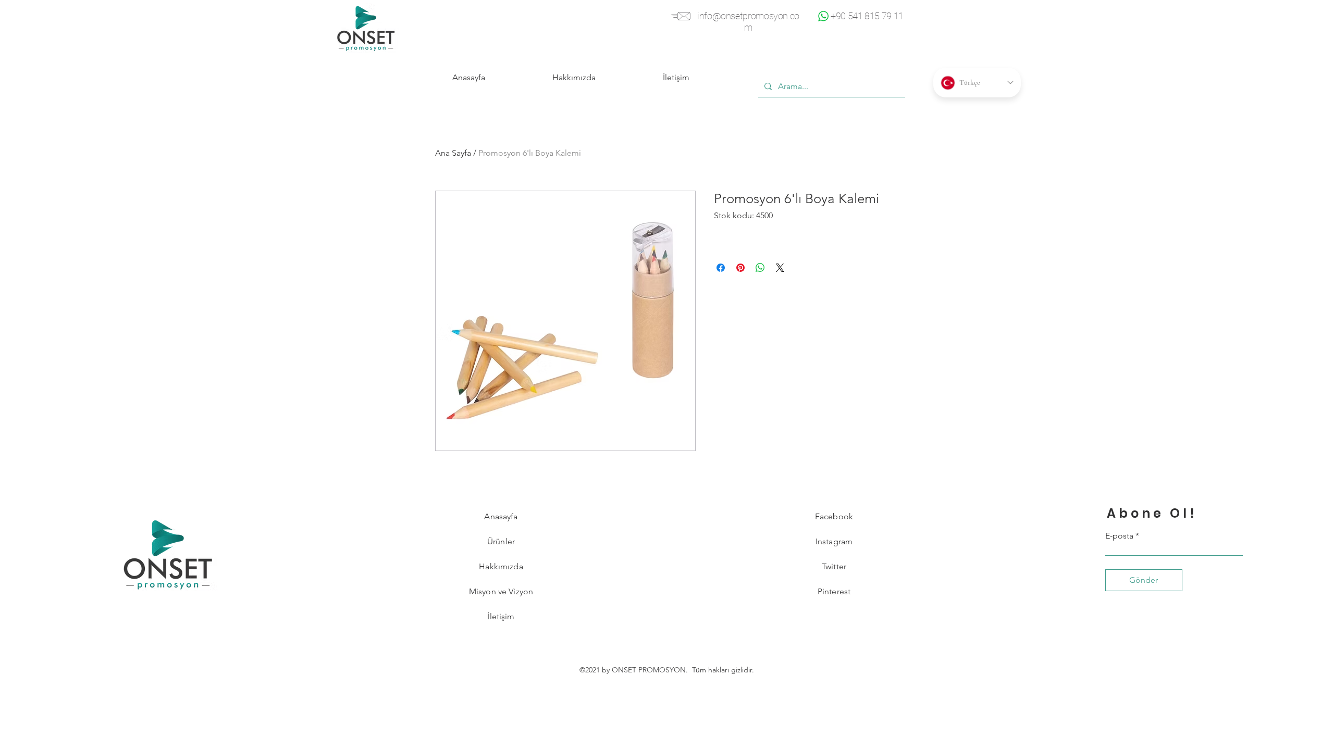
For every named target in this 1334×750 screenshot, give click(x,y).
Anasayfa (500, 516)
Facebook (834, 516)
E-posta (1119, 536)
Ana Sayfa (453, 153)
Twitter (834, 566)
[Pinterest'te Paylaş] (740, 267)
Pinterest (834, 591)
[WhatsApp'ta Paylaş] (760, 267)
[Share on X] (780, 267)
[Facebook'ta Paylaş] (720, 267)
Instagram (834, 541)
